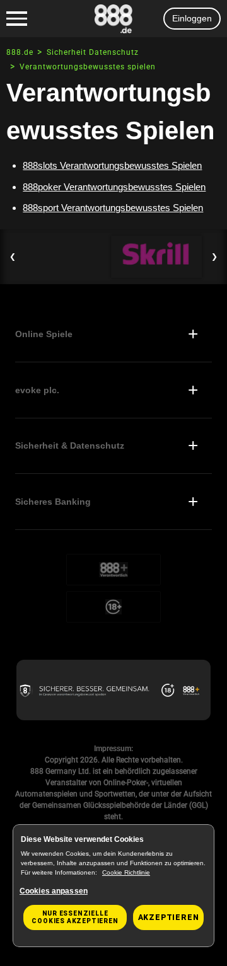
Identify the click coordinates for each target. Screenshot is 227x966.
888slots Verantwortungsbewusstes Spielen (112, 165)
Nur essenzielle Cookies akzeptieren (75, 917)
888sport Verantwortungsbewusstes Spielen (113, 207)
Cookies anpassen (54, 891)
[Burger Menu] (16, 18)
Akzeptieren (168, 917)
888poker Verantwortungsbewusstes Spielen (114, 186)
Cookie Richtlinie (126, 872)
